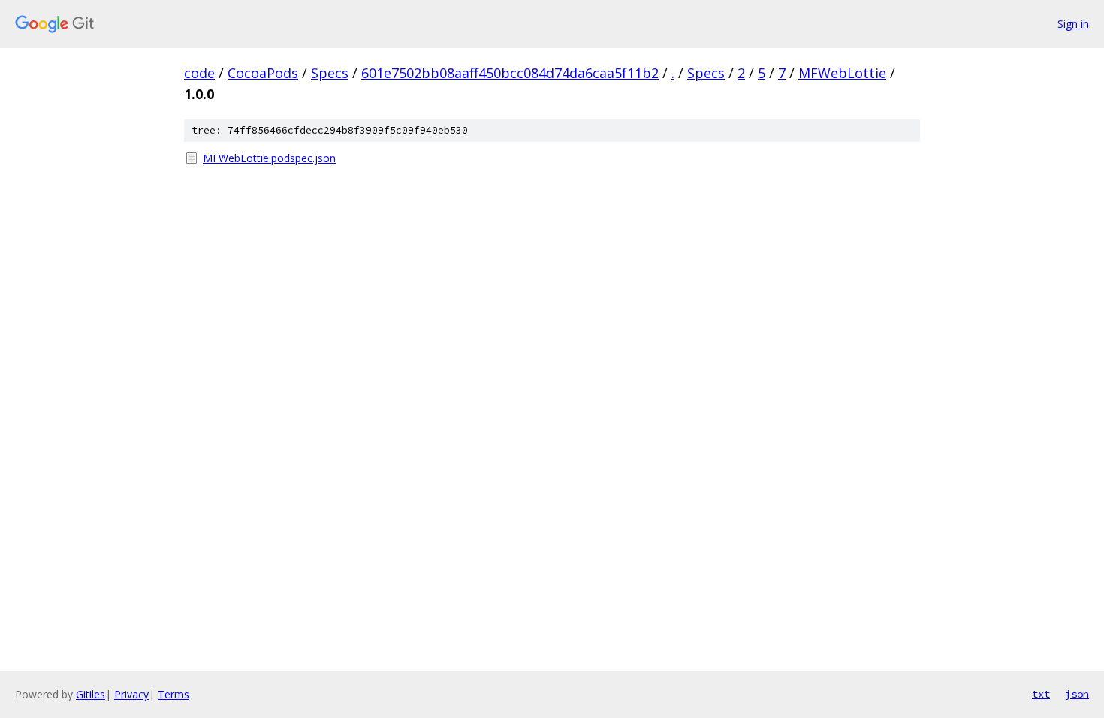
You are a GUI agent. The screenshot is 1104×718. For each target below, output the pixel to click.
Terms (173, 694)
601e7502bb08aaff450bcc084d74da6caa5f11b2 (510, 73)
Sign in (1073, 24)
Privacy (131, 694)
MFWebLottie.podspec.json (269, 158)
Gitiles (90, 694)
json (1077, 694)
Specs (329, 73)
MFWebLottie (842, 73)
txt (1041, 694)
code (199, 73)
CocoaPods (263, 73)
